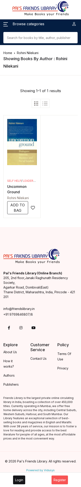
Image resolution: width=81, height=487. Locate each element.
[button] (23, 24)
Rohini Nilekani (18, 198)
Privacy (62, 368)
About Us (10, 352)
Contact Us (38, 358)
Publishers (11, 384)
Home (7, 53)
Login (19, 480)
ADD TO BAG (17, 208)
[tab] (36, 103)
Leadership (31, 180)
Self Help (14, 180)
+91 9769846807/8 (18, 314)
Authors (9, 375)
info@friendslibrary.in (19, 309)
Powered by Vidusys (40, 470)
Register (60, 480)
